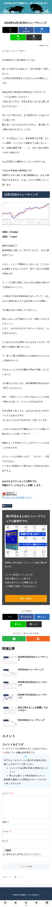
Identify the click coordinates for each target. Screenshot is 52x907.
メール (6, 831)
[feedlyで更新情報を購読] (14, 638)
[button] (34, 37)
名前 (5, 822)
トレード (8, 506)
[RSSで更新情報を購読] (38, 638)
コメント (7, 793)
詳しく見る (26, 598)
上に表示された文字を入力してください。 (22, 854)
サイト (5, 841)
